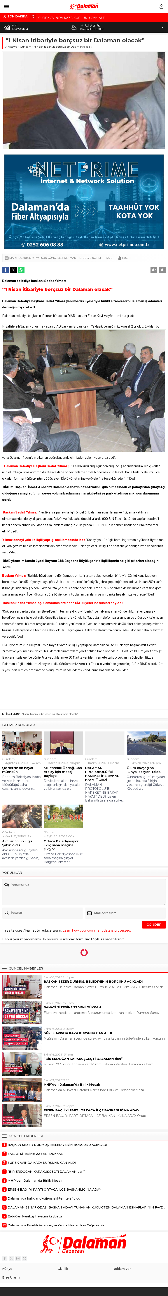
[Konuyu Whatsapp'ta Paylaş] (21, 270)
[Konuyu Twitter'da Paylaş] (13, 270)
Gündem (25, 46)
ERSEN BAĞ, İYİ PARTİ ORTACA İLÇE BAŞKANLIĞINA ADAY (91, 1110)
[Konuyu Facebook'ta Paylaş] (5, 270)
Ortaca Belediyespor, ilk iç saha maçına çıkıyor (61, 845)
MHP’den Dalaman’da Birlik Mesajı (72, 1085)
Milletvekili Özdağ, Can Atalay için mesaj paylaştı (63, 772)
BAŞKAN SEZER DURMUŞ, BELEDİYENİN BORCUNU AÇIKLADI (93, 982)
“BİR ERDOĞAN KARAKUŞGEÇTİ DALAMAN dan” (83, 1059)
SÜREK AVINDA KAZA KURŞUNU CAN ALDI (72, 16)
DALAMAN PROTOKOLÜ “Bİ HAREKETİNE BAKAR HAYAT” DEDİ (102, 774)
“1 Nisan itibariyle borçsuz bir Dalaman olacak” (48, 714)
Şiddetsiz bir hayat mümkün (17, 770)
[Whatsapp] (24, 1258)
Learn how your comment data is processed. (97, 930)
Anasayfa (11, 46)
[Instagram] (18, 1258)
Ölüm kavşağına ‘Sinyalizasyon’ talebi (144, 770)
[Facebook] (4, 1258)
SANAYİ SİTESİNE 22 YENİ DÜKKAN (72, 1007)
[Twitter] (11, 1258)
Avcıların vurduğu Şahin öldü (17, 843)
